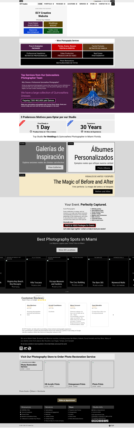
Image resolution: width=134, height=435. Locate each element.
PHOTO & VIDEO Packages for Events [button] (79, 225)
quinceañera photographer (43, 8)
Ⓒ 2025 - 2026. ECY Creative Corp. (26, 425)
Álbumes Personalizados (93, 153)
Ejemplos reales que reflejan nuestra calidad (93, 163)
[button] (54, 167)
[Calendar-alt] (93, 421)
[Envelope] (102, 421)
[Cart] (113, 3)
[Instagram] (100, 421)
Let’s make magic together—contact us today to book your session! (84, 229)
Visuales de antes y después (99, 176)
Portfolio (48, 4)
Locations (71, 4)
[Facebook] (95, 421)
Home (40, 4)
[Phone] (107, 421)
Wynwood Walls (118, 282)
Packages (59, 4)
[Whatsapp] (105, 421)
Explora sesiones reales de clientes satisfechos (43, 162)
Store (92, 4)
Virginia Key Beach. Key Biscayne (15, 282)
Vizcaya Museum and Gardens (56, 282)
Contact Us (103, 4)
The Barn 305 (97, 282)
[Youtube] (97, 421)
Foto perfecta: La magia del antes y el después (92, 186)
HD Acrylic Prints (52, 384)
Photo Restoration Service (29, 365)
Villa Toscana (36, 282)
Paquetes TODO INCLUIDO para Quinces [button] (38, 100)
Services (82, 4)
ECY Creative (23, 4)
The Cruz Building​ (77, 282)
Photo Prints (97, 384)
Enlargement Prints (77, 384)
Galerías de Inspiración (50, 152)
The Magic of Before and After (83, 181)
